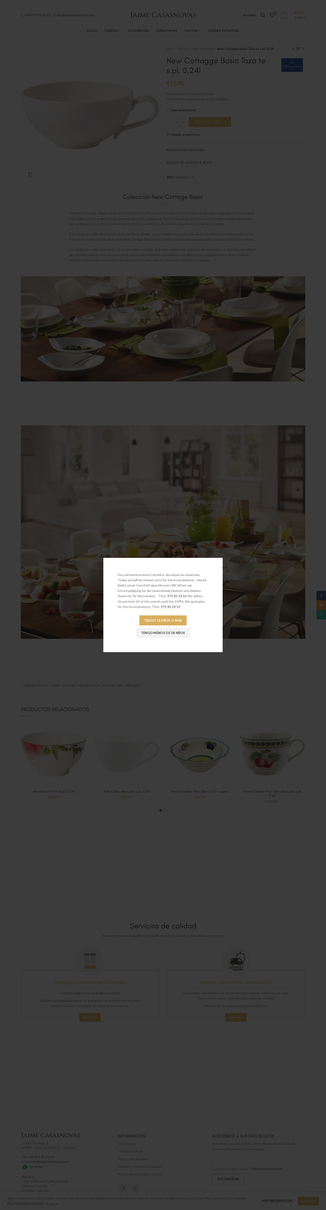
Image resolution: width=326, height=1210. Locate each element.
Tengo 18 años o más (163, 620)
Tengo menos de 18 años (163, 633)
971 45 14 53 (177, 596)
